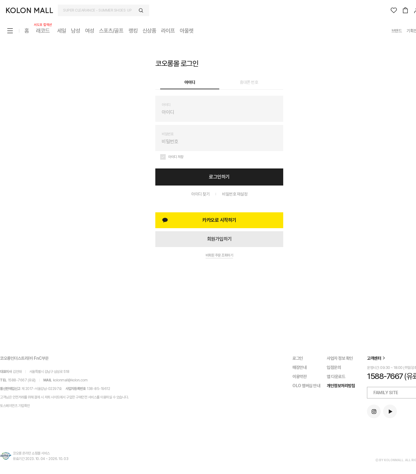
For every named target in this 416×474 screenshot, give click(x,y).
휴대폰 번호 (249, 82)
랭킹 (133, 30)
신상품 (149, 30)
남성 (75, 30)
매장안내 (299, 367)
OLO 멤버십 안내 (306, 385)
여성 (89, 30)
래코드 (43, 30)
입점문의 (334, 367)
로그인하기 (219, 177)
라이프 (168, 30)
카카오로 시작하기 (219, 220)
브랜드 (396, 30)
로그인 (297, 358)
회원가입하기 (219, 239)
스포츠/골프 (111, 30)
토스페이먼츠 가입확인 (15, 406)
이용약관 (299, 376)
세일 (61, 30)
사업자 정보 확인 (340, 358)
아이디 (190, 82)
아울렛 (186, 30)
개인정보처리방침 (341, 385)
